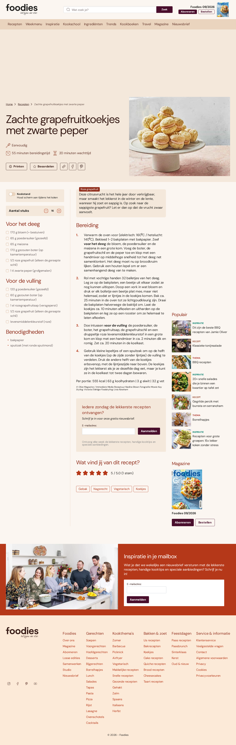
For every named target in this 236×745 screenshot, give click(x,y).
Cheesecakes (152, 676)
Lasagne (91, 711)
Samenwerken (72, 664)
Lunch (90, 676)
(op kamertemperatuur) (26, 252)
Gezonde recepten (124, 681)
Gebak (83, 489)
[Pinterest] (27, 684)
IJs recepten (152, 640)
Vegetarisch (122, 489)
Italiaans (118, 705)
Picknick (117, 652)
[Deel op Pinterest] (81, 166)
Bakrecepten (152, 646)
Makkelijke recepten (125, 670)
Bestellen (206, 11)
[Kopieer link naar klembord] (63, 166)
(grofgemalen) (30, 271)
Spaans (117, 699)
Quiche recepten (155, 664)
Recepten (23, 104)
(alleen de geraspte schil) (35, 262)
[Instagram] (9, 684)
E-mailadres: (89, 425)
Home (9, 104)
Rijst (89, 705)
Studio (67, 670)
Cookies (201, 670)
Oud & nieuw (180, 664)
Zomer (116, 640)
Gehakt (117, 687)
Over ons (68, 640)
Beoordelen (46, 166)
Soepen (91, 640)
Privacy (201, 664)
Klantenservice (206, 640)
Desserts (92, 658)
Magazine (69, 646)
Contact (201, 652)
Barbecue (118, 646)
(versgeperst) (34, 305)
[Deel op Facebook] (72, 166)
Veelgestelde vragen (209, 646)
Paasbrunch (179, 646)
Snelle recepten (122, 676)
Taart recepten (153, 681)
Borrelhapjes (94, 670)
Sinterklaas (179, 652)
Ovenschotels (95, 717)
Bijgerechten (94, 664)
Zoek (164, 9)
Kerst (175, 658)
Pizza (89, 699)
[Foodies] (32, 9)
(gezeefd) (29, 238)
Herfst (116, 711)
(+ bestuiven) (27, 232)
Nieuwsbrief (70, 676)
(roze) (30, 322)
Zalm (115, 693)
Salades (91, 681)
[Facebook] (18, 684)
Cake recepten (153, 658)
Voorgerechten (96, 646)
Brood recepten (154, 670)
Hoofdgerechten (97, 652)
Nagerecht (100, 489)
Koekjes (141, 489)
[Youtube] (35, 684)
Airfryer (117, 658)
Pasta (89, 693)
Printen (18, 166)
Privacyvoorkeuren (208, 676)
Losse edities (71, 658)
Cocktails (92, 723)
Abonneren (188, 11)
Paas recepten (181, 640)
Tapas (90, 687)
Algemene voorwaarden (212, 658)
